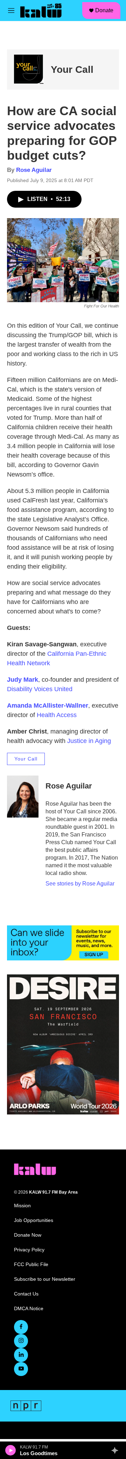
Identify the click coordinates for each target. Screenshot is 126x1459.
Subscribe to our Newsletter (44, 1279)
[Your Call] (29, 69)
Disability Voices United (39, 689)
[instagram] (21, 1341)
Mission (22, 1205)
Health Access (57, 714)
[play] (10, 1450)
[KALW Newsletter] (63, 942)
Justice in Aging (89, 740)
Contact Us (26, 1294)
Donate (104, 10)
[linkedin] (21, 1355)
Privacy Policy (29, 1249)
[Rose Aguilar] (22, 797)
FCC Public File (31, 1264)
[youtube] (21, 1369)
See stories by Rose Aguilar (80, 884)
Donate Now (27, 1235)
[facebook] (21, 1327)
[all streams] (116, 1450)
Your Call (72, 69)
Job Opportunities (33, 1220)
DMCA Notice (28, 1308)
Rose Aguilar (34, 170)
